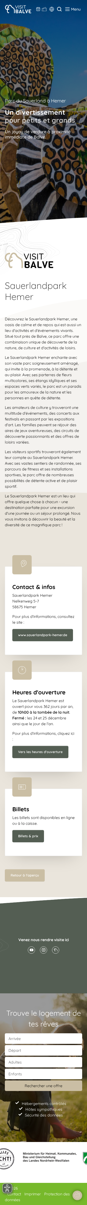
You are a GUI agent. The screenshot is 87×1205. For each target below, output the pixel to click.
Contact (14, 1194)
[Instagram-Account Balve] (43, 950)
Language (51, 9)
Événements (38, 9)
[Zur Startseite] (18, 9)
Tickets (44, 9)
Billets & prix (28, 836)
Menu (76, 9)
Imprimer (33, 1194)
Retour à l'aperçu (25, 875)
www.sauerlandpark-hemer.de (42, 635)
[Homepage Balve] (55, 950)
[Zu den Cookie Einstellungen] (77, 1195)
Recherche (59, 9)
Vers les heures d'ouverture (40, 752)
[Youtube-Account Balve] (31, 950)
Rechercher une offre (43, 1085)
